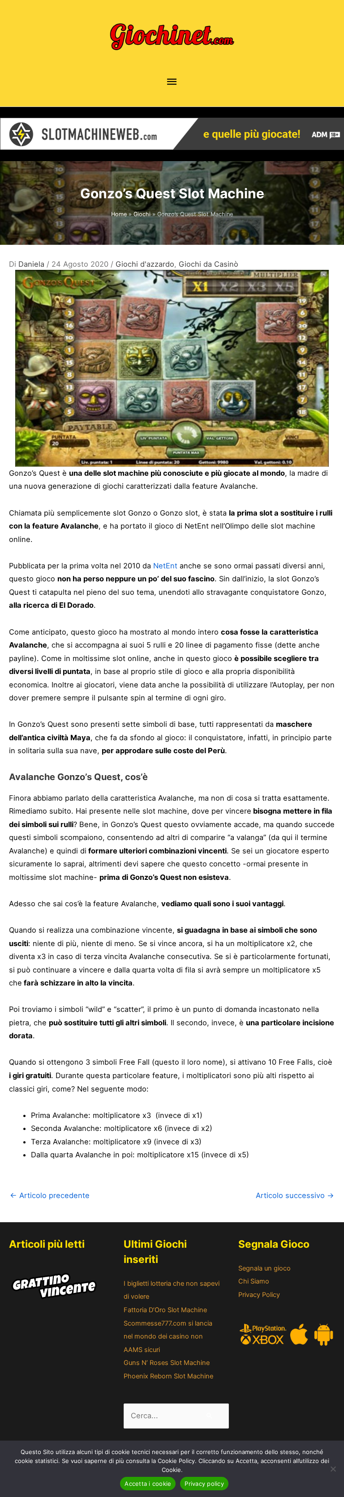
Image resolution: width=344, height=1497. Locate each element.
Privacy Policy (259, 1295)
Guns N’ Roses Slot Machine (167, 1363)
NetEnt (165, 565)
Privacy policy (204, 1483)
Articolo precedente (50, 1195)
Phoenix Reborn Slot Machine (168, 1376)
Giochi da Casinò (208, 264)
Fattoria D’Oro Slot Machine (165, 1310)
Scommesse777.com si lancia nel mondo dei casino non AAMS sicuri (168, 1336)
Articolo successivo (295, 1195)
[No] (332, 1468)
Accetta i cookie (148, 1483)
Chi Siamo (253, 1281)
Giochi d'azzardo (145, 264)
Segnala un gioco (264, 1268)
